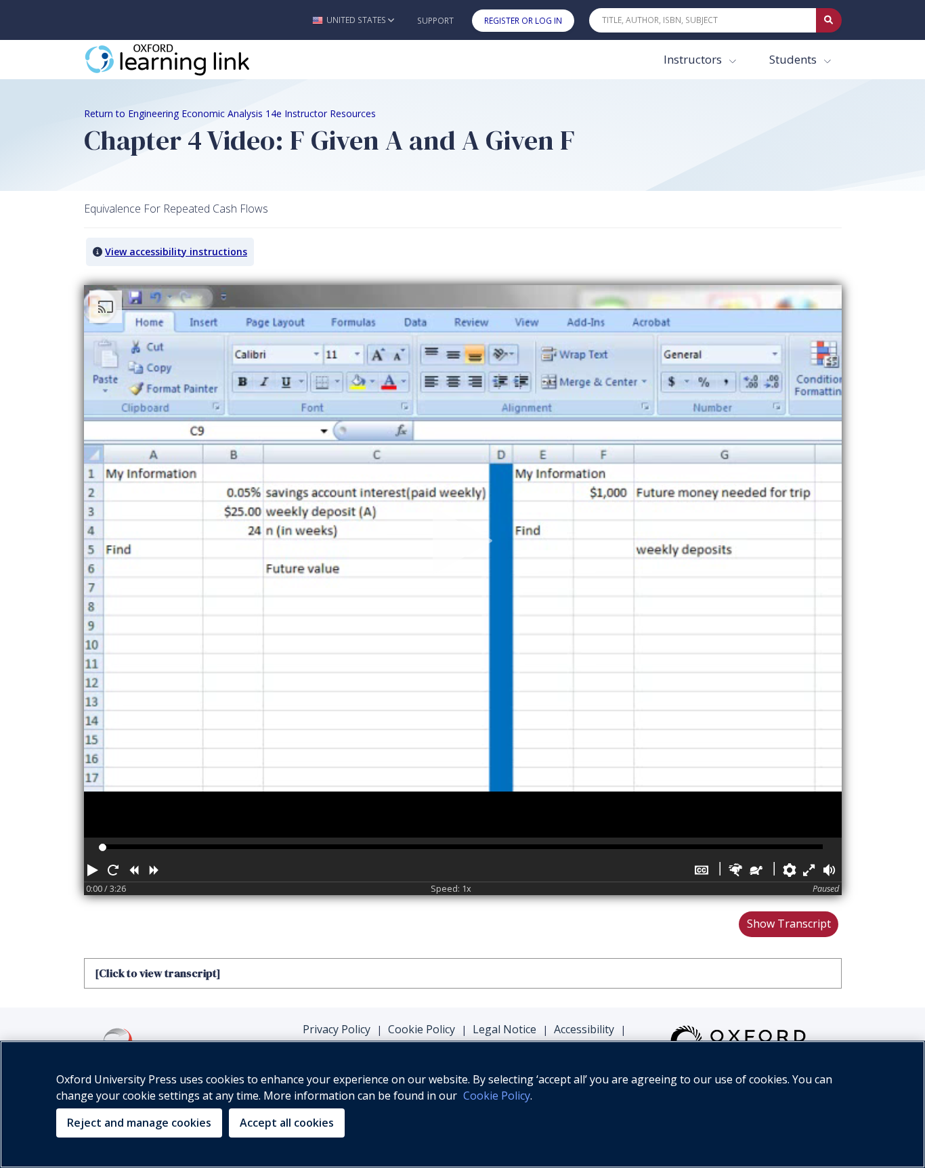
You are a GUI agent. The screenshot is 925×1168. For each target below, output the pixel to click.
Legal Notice (504, 1029)
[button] (353, 20)
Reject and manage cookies (139, 1122)
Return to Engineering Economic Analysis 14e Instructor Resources (230, 113)
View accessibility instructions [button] (176, 251)
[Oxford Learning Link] (185, 59)
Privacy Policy (336, 1029)
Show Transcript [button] (789, 923)
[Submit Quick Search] (829, 20)
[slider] (102, 847)
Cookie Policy (421, 1029)
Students (794, 59)
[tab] (463, 973)
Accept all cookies (287, 1122)
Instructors (694, 59)
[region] (462, 1104)
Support (435, 20)
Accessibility (584, 1029)
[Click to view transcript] (157, 973)
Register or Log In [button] (523, 20)
